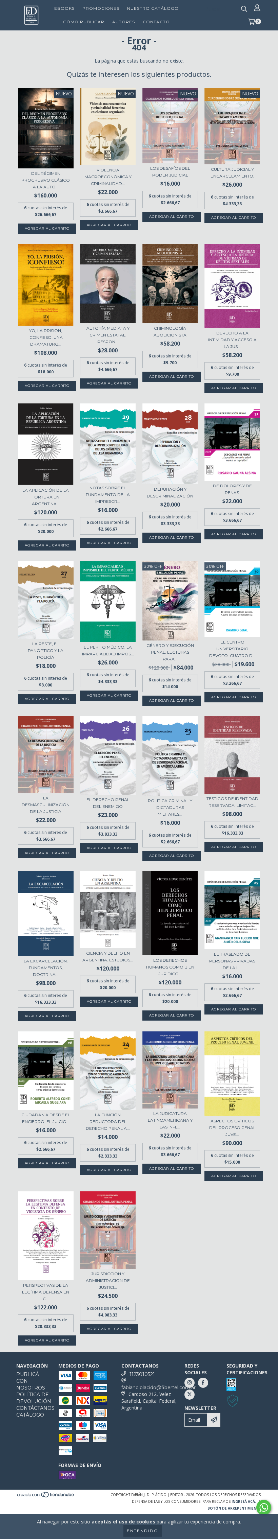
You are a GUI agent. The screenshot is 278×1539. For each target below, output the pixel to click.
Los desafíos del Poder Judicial (170, 172)
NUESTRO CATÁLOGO (153, 8)
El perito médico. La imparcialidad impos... (108, 650)
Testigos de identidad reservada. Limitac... (232, 802)
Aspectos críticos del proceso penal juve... (232, 1127)
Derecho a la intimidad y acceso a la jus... (232, 339)
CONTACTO (156, 21)
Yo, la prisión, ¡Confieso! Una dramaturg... (45, 337)
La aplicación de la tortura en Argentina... (45, 497)
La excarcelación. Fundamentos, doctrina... (46, 967)
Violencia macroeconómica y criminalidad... (108, 176)
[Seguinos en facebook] (203, 1383)
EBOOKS (64, 8)
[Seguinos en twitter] (189, 1395)
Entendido (142, 1530)
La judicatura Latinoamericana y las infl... (170, 1120)
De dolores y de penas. (232, 489)
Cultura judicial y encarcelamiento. (232, 173)
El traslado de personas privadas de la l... (232, 961)
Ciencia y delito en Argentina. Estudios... (107, 956)
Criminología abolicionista (170, 331)
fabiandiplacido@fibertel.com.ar (158, 1387)
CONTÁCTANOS (35, 1408)
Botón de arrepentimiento (234, 1508)
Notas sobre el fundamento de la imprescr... (108, 494)
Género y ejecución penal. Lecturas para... (170, 652)
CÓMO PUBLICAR (83, 21)
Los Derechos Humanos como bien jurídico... (170, 967)
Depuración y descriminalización (170, 492)
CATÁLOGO (30, 1415)
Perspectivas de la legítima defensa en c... (45, 1292)
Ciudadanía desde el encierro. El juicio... (45, 1118)
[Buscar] (244, 9)
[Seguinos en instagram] (189, 1383)
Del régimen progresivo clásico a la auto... (45, 180)
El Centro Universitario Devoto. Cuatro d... (232, 648)
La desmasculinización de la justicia (46, 804)
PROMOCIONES (100, 8)
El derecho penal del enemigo (108, 803)
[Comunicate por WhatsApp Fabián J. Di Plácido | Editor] (263, 1507)
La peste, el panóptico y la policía (45, 650)
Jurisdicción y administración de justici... (108, 1280)
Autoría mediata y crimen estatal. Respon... (108, 335)
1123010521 (142, 1374)
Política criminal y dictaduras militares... (170, 807)
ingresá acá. (244, 1501)
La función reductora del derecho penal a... (108, 1121)
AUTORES (123, 21)
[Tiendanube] (46, 1496)
